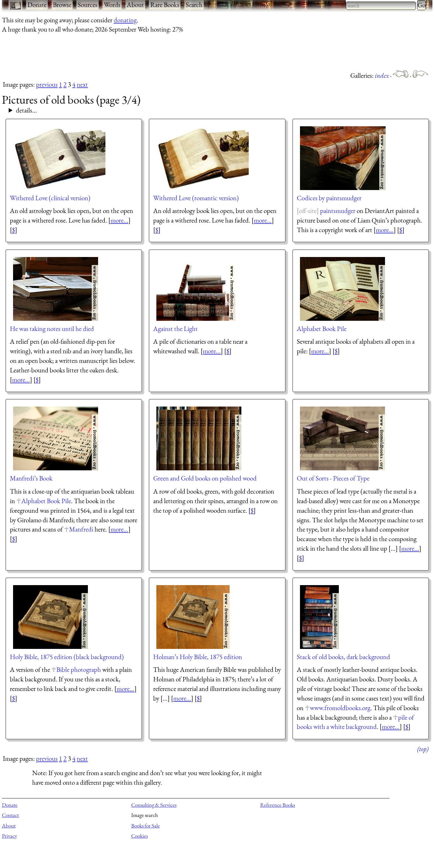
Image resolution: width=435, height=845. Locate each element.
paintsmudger (337, 210)
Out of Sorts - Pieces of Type (333, 478)
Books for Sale (145, 825)
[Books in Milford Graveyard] (420, 75)
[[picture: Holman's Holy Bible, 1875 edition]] (193, 617)
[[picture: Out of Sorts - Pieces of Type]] (343, 438)
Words (112, 4)
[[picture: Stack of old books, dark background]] (320, 617)
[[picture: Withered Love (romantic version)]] (201, 158)
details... (26, 110)
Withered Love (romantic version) (196, 198)
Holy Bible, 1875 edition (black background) (67, 656)
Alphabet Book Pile (321, 328)
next (82, 84)
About (135, 4)
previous (47, 84)
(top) (422, 749)
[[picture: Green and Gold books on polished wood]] (199, 438)
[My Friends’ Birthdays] (401, 75)
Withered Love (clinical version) (50, 198)
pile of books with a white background (355, 722)
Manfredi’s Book (31, 478)
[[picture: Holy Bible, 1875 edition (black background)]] (51, 617)
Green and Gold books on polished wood (205, 478)
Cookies (139, 835)
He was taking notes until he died (52, 328)
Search (194, 4)
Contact (10, 815)
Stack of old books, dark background (343, 656)
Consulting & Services (153, 804)
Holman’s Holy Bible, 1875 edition (197, 656)
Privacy (9, 835)
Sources (87, 4)
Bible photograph (78, 669)
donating (125, 20)
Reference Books (277, 804)
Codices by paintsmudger (329, 198)
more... (119, 220)
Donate (36, 4)
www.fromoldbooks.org (340, 707)
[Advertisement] (118, 52)
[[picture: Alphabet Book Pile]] (343, 289)
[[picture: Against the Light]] (196, 289)
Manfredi (81, 529)
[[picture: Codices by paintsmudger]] (343, 158)
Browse (62, 4)
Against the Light (175, 328)
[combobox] (381, 6)
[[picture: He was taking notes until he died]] (56, 289)
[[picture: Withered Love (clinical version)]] (57, 158)
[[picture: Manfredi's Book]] (56, 438)
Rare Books (164, 4)
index (382, 75)
